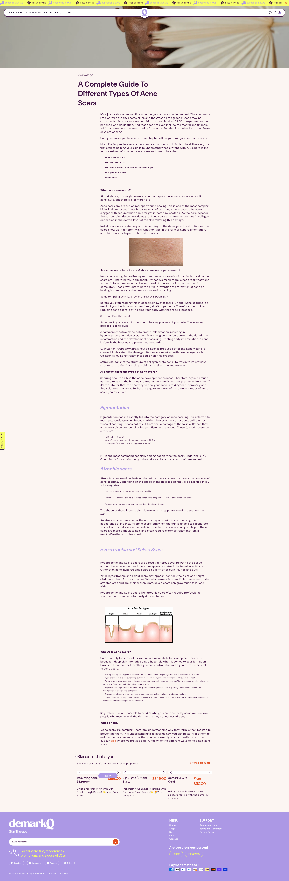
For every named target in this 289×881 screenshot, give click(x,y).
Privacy (52, 873)
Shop (172, 828)
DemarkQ (21, 873)
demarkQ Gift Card (177, 779)
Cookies (64, 873)
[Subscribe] (116, 842)
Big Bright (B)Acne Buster (135, 779)
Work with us (194, 853)
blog (113, 740)
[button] (118, 772)
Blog (171, 832)
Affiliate (176, 853)
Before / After (2, 440)
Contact (173, 838)
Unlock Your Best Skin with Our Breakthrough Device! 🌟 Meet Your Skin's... (97, 792)
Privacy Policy (207, 832)
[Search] (270, 12)
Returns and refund (209, 825)
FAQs (172, 835)
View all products (200, 762)
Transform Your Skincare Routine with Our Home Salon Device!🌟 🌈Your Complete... (144, 792)
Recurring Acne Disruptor (87, 779)
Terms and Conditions (211, 828)
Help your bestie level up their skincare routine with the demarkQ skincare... (188, 795)
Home (172, 825)
